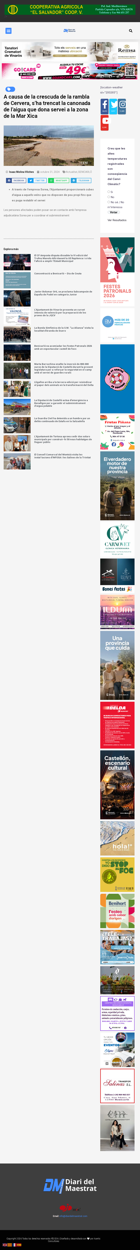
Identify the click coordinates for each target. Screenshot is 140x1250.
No (112, 197)
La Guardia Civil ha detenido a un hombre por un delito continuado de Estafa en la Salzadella (62, 420)
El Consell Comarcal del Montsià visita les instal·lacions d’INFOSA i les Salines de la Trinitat (62, 456)
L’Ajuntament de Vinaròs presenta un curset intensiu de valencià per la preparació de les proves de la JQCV (60, 312)
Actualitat (71, 171)
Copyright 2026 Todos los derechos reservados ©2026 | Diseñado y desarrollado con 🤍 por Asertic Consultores (53, 1240)
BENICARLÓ (85, 171)
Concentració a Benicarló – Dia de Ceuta (57, 273)
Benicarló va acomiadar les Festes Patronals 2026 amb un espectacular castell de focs (63, 347)
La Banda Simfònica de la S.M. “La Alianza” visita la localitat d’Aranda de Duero (64, 329)
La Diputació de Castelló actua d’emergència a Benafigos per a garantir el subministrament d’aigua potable (61, 403)
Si (112, 192)
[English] (5, 1244)
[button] (8, 31)
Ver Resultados (117, 220)
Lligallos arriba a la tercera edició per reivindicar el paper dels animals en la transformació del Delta (64, 383)
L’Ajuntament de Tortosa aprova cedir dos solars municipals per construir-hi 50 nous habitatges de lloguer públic (63, 439)
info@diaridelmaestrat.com (73, 1216)
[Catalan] (9, 1244)
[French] (14, 1244)
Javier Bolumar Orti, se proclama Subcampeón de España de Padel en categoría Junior (63, 293)
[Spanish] (19, 1244)
